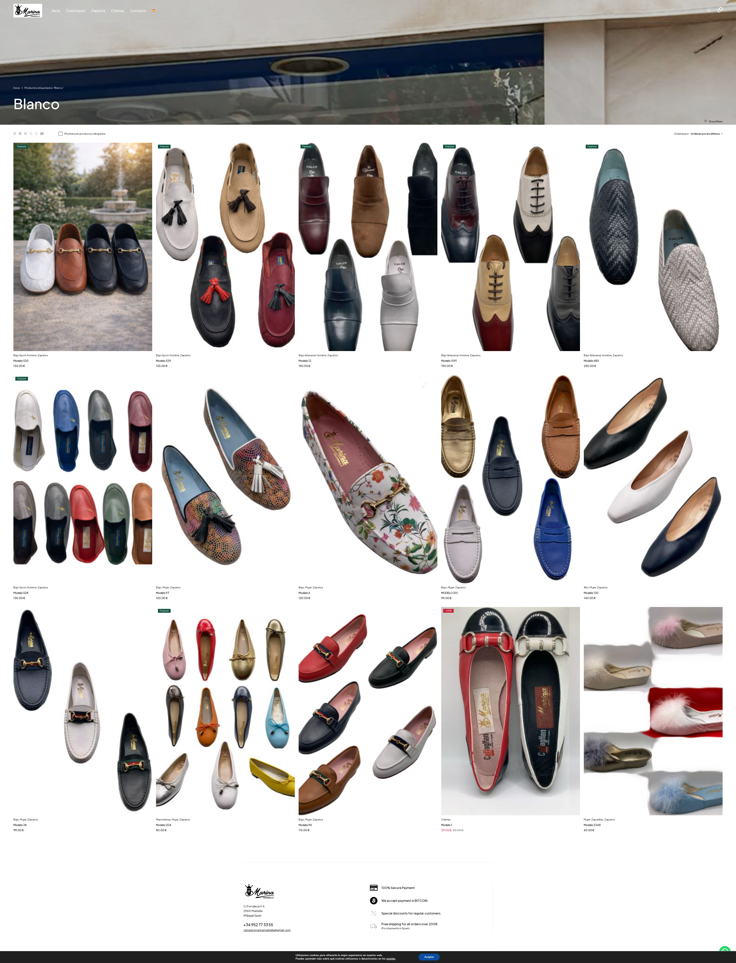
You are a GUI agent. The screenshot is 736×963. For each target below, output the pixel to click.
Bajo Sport (19, 355)
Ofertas (446, 819)
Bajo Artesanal (307, 355)
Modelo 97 (162, 592)
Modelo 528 (20, 592)
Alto (586, 587)
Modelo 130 (591, 592)
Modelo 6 (304, 592)
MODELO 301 (449, 592)
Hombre (32, 355)
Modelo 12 (305, 360)
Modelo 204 (163, 825)
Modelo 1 (446, 825)
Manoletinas (163, 819)
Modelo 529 (163, 360)
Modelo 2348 (592, 825)
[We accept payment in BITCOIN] (374, 900)
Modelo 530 (21, 360)
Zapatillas (597, 819)
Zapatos (43, 355)
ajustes (390, 959)
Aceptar (429, 957)
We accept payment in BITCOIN (404, 901)
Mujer (166, 587)
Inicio (16, 87)
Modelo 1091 (449, 360)
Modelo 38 (20, 825)
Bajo (159, 587)
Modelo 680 (591, 360)
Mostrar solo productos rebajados (85, 133)
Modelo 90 (305, 825)
